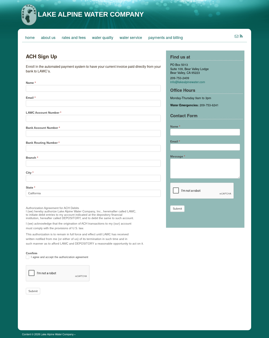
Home (30, 37)
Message (177, 156)
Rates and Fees (74, 37)
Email (31, 97)
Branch (32, 157)
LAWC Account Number (43, 112)
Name (31, 82)
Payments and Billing (165, 37)
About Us (48, 37)
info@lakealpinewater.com (187, 82)
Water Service (131, 37)
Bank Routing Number (42, 142)
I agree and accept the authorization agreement (59, 257)
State (30, 187)
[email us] (237, 36)
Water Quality (102, 37)
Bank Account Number (43, 127)
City (29, 172)
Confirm (31, 253)
